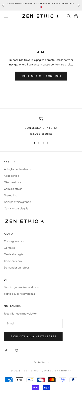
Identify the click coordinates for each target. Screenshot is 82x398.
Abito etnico (11, 175)
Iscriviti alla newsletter (33, 336)
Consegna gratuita (41, 128)
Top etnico (10, 195)
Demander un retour (16, 267)
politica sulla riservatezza (19, 293)
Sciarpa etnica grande (17, 202)
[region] (41, 126)
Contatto (9, 247)
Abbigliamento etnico (17, 169)
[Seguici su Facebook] (6, 351)
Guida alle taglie (13, 254)
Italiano (39, 362)
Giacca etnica (12, 182)
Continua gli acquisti (41, 76)
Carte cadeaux (13, 261)
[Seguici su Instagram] (16, 351)
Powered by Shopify (55, 370)
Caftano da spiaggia (16, 208)
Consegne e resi (14, 241)
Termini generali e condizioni (21, 287)
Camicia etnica (13, 189)
